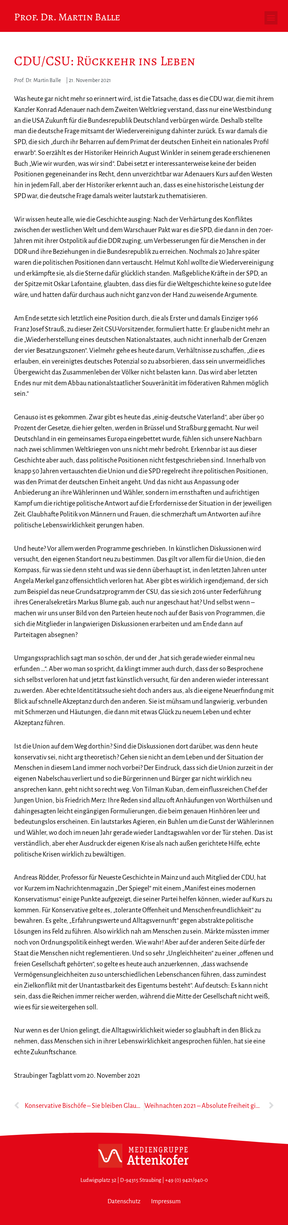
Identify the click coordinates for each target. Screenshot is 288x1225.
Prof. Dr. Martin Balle (67, 17)
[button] (271, 18)
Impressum (166, 1201)
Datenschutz (123, 1201)
